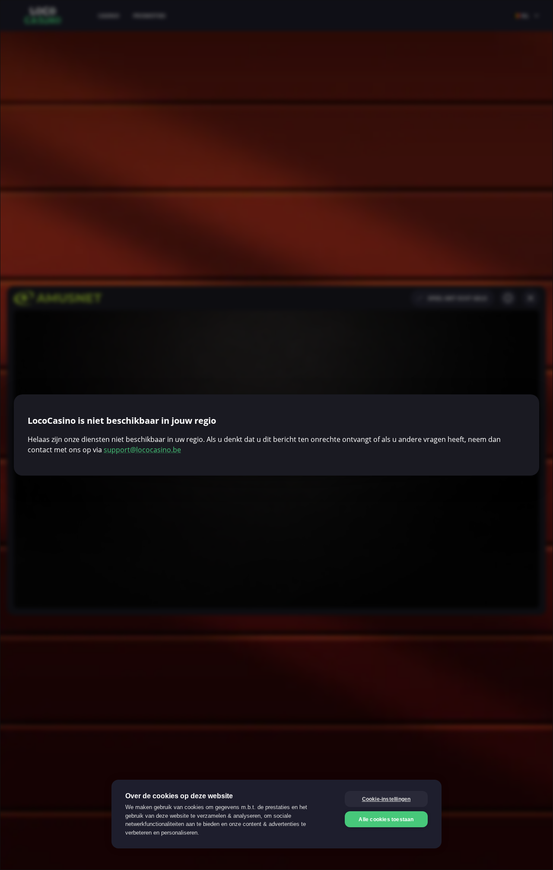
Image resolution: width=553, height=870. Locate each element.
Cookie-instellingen (386, 799)
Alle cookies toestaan (386, 819)
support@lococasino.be (142, 449)
